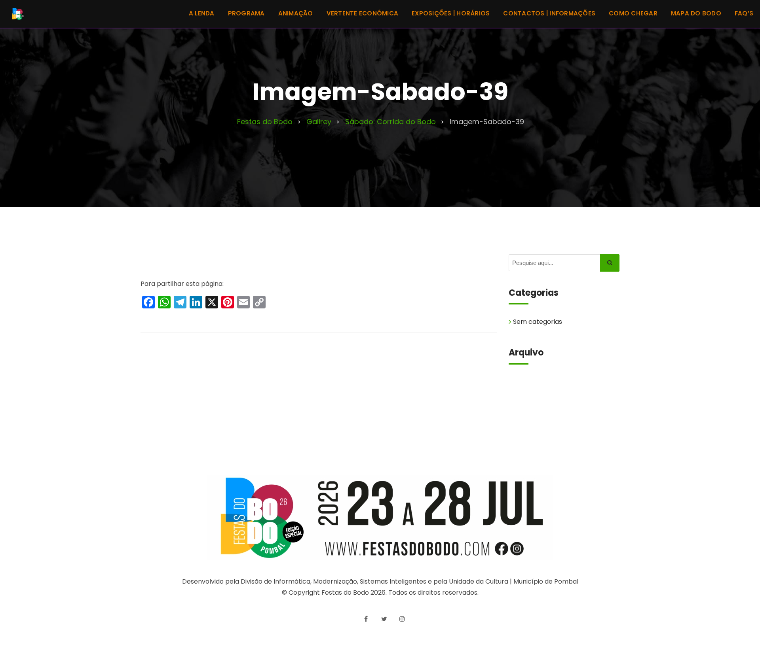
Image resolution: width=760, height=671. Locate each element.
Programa (246, 13)
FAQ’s (744, 13)
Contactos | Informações (549, 13)
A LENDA (202, 13)
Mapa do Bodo (696, 13)
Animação (295, 13)
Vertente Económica (363, 13)
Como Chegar (633, 13)
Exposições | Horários (451, 13)
